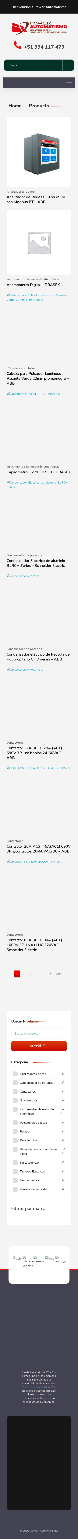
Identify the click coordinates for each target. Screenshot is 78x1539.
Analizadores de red (21, 192)
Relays (24, 1132)
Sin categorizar (29, 1163)
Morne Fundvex (33, 1387)
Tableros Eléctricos (32, 1171)
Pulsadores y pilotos (21, 368)
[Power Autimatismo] (39, 27)
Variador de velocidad (34, 1189)
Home (15, 106)
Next (50, 973)
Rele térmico (28, 1140)
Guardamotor (28, 1100)
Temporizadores (30, 1180)
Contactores (15, 743)
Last (58, 974)
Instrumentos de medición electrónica (33, 279)
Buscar (36, 1046)
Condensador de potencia (24, 555)
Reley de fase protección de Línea (38, 1151)
